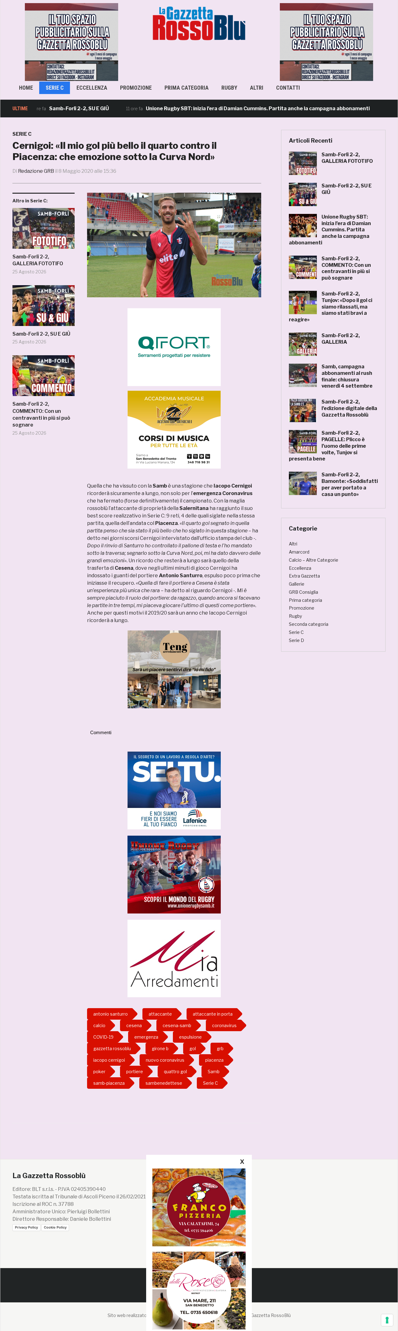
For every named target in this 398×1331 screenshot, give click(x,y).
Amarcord (299, 552)
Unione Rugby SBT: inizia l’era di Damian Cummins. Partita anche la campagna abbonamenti (226, 108)
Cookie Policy (55, 1227)
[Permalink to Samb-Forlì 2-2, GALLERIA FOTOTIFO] (43, 230)
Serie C (55, 87)
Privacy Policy (26, 1227)
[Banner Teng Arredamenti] (174, 669)
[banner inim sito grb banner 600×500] (71, 42)
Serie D (296, 640)
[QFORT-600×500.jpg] (174, 347)
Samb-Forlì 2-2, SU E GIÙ (47, 108)
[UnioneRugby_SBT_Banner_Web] (174, 874)
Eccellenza (91, 87)
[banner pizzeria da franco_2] (199, 1207)
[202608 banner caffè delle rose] (199, 1290)
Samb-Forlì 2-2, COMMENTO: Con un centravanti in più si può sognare (41, 414)
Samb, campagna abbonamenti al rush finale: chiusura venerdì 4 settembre (347, 376)
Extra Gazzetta (304, 575)
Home (26, 87)
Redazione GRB (36, 171)
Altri (256, 87)
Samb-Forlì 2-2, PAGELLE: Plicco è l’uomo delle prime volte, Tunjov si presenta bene (327, 446)
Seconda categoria (308, 624)
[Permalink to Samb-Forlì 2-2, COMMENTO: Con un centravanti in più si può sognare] (43, 378)
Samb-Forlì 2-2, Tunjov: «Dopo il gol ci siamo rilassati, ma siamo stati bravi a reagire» (330, 307)
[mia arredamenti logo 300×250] (174, 958)
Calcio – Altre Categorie (313, 560)
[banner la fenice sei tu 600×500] (174, 790)
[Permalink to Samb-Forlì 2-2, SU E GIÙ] (43, 308)
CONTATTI (288, 87)
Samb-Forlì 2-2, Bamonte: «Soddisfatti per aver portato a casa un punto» (350, 484)
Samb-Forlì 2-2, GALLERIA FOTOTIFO (37, 260)
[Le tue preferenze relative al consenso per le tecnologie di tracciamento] (387, 1320)
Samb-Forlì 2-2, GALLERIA (341, 339)
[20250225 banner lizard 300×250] (174, 429)
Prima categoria (186, 87)
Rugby (229, 87)
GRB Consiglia (303, 592)
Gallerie (296, 584)
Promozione (136, 87)
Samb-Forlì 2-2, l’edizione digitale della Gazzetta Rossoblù (349, 408)
